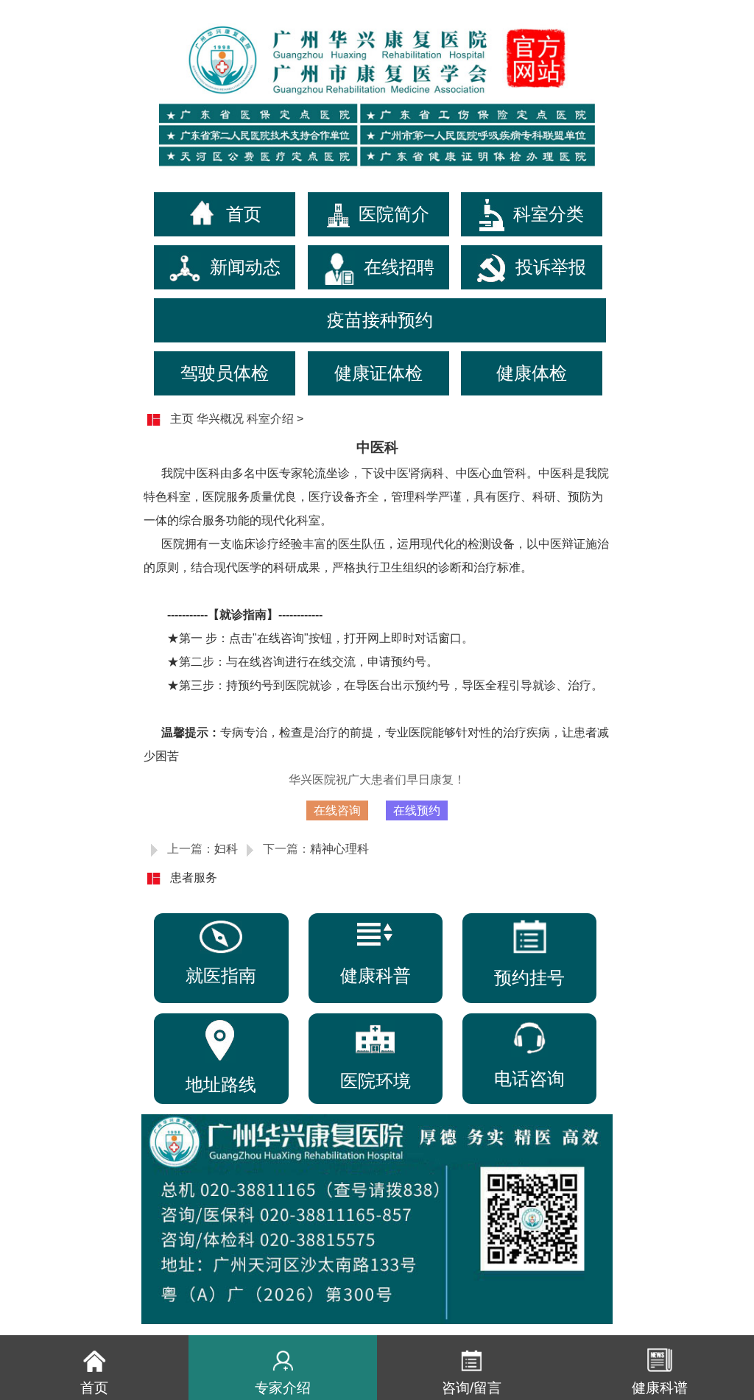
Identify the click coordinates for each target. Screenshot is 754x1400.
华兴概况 (220, 418)
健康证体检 (378, 373)
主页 (182, 418)
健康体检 (531, 373)
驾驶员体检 (224, 373)
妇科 (226, 849)
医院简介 (394, 214)
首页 (243, 214)
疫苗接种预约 (380, 320)
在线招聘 (399, 267)
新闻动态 (245, 267)
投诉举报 (550, 267)
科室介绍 (270, 418)
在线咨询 (337, 810)
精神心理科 (339, 849)
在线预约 (416, 810)
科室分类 (548, 214)
